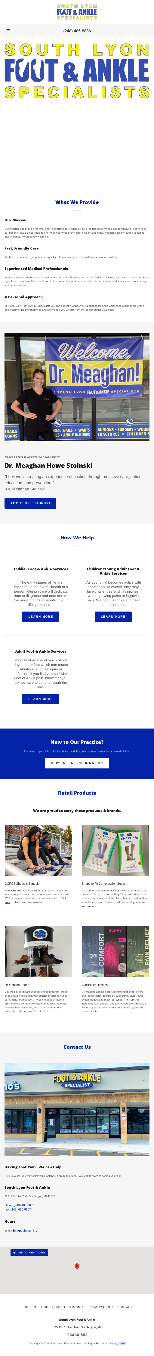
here (7, 902)
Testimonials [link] (76, 1307)
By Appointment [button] (23, 1230)
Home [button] (26, 1307)
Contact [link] (125, 1307)
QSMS (122, 1343)
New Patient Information (77, 763)
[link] (77, 11)
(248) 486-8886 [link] (77, 30)
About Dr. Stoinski (30, 503)
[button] (8, 30)
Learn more (40, 616)
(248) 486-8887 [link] (21, 1209)
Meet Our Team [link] (47, 1307)
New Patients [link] (102, 1307)
